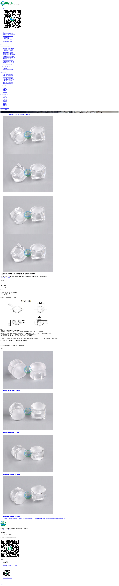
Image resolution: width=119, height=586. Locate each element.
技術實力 (5, 92)
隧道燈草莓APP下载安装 (8, 53)
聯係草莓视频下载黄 (7, 41)
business (7, 565)
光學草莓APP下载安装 (8, 33)
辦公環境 (5, 103)
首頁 (4, 32)
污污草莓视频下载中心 (8, 36)
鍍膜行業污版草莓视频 (8, 80)
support (4, 565)
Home (1, 518)
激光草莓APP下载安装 (8, 58)
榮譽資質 (5, 100)
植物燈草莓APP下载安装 (8, 50)
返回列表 (7, 277)
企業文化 (5, 97)
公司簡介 (5, 96)
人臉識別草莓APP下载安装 (9, 54)
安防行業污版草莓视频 (8, 74)
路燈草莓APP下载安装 (8, 52)
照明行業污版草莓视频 (8, 77)
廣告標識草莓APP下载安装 (9, 57)
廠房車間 (5, 101)
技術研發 (5, 104)
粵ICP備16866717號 (4, 529)
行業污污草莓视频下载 (8, 69)
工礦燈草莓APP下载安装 (8, 61)
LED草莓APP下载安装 (8, 60)
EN (3, 8)
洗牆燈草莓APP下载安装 (8, 56)
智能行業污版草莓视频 (8, 78)
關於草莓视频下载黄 (7, 40)
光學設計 (5, 88)
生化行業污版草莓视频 (8, 83)
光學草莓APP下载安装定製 (9, 34)
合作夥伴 (5, 99)
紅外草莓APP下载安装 (8, 49)
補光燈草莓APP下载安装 (8, 62)
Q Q (5, 109)
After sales (14, 565)
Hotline (2, 109)
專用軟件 (5, 89)
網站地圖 (2, 584)
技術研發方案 (6, 38)
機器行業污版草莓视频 (8, 82)
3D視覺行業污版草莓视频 (8, 79)
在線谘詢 (2, 277)
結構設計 (5, 90)
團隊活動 (5, 105)
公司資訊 (5, 68)
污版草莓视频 (6, 37)
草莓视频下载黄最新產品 (8, 48)
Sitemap (11, 529)
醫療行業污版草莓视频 (8, 75)
